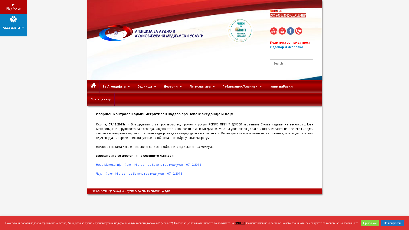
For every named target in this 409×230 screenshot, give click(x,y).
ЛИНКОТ (240, 223)
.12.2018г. (119, 124)
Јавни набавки (281, 86)
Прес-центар (101, 99)
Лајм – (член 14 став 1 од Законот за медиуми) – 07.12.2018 (139, 173)
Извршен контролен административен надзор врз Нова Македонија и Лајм (164, 114)
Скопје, (102, 124)
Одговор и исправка (286, 47)
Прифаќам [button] (370, 223)
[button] (130, 86)
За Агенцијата (114, 86)
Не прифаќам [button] (392, 223)
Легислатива (200, 86)
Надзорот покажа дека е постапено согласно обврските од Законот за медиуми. (155, 147)
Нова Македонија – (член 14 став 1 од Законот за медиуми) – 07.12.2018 (148, 164)
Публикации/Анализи (240, 86)
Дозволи (171, 86)
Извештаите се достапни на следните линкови (135, 156)
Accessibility (13, 28)
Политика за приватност (290, 42)
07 (110, 124)
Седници (144, 86)
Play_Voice (13, 8)
